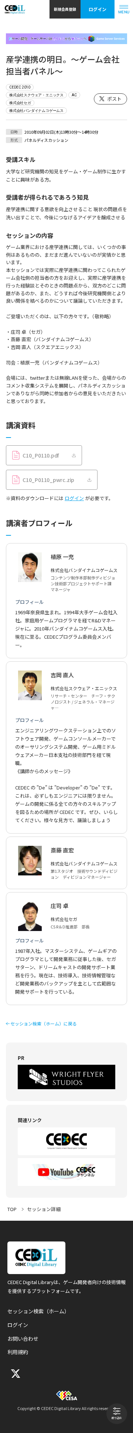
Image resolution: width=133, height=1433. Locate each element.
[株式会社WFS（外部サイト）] (66, 1077)
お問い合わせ (22, 1338)
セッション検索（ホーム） (38, 1311)
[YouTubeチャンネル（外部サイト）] (66, 1172)
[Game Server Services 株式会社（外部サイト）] (66, 38)
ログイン (97, 9)
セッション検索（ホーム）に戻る (43, 1023)
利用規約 (17, 1352)
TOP (12, 1209)
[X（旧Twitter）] (14, 1373)
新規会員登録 (65, 9)
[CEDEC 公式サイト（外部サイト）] (66, 1141)
